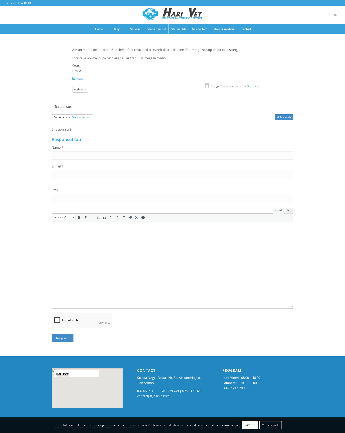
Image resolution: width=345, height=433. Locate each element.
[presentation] (64, 217)
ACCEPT (250, 425)
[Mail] (335, 15)
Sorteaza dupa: (71, 117)
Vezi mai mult (270, 425)
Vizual (278, 210)
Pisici (79, 78)
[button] (64, 217)
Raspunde (285, 117)
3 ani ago (253, 86)
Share (80, 89)
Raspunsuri (63, 106)
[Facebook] (329, 15)
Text (289, 210)
